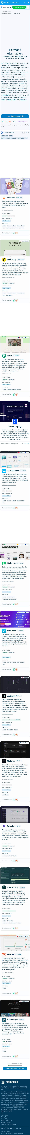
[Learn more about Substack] (4, 198)
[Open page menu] (28, 2)
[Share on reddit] (9, 121)
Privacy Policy (4, 1117)
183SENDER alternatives (8, 972)
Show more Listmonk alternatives (15, 1068)
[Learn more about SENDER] (4, 955)
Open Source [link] (4, 135)
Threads (3, 1107)
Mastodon (17, 1106)
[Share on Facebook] (2, 121)
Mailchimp (22, 97)
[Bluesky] (11, 1128)
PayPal (10, 1111)
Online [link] (11, 135)
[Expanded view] (22, 132)
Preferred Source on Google (8, 1124)
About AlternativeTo (6, 1120)
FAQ (2, 1113)
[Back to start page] (2, 2)
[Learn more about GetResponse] (4, 471)
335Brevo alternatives (7, 373)
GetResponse (11, 99)
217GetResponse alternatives (9, 485)
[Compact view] (24, 132)
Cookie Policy (4, 1119)
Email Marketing (6, 288)
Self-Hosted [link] (21, 138)
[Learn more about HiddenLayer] (4, 1020)
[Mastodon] (8, 1128)
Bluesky (22, 1106)
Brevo (3, 99)
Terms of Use (4, 1115)
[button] (19, 197)
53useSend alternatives (7, 714)
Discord (20, 1104)
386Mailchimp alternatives (8, 277)
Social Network (6, 1046)
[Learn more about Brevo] (4, 356)
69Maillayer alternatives (7, 779)
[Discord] (2, 1128)
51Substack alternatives (7, 210)
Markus (18, 1092)
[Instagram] (17, 1128)
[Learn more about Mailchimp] (4, 260)
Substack (6, 95)
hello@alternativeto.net (7, 1104)
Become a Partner (6, 1122)
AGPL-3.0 (17, 719)
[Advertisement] (15, 30)
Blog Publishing (6, 220)
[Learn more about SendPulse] (4, 631)
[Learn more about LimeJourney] (4, 887)
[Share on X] (6, 121)
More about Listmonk (14, 116)
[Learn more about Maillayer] (4, 761)
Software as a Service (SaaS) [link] (8, 138)
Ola (12, 1092)
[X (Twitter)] (5, 1128)
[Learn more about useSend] (4, 696)
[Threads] (14, 1128)
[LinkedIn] (20, 1128)
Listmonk (4, 63)
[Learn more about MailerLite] (4, 563)
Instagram (9, 1107)
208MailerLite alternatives (8, 581)
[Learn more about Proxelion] (4, 826)
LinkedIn (16, 1107)
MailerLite (23, 99)
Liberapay (3, 1111)
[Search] (25, 2)
